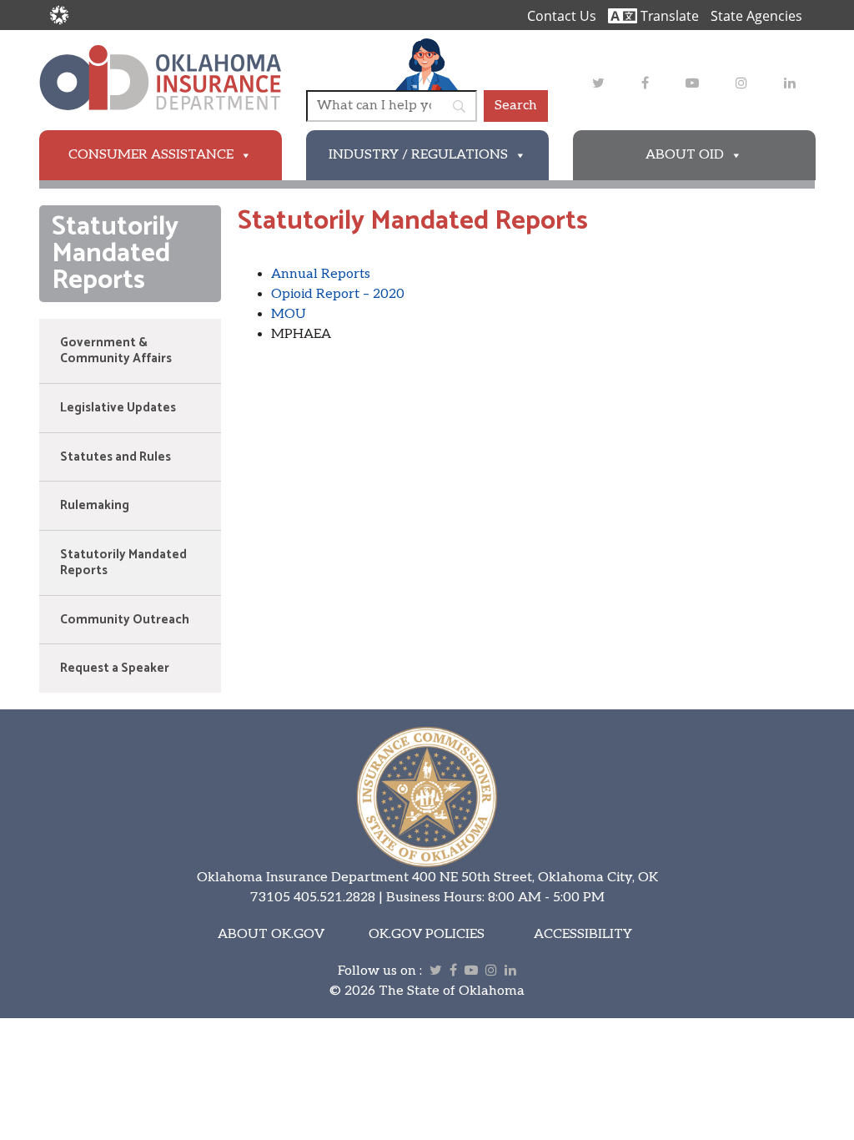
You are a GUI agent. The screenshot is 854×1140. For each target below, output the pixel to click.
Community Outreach (124, 619)
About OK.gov (271, 934)
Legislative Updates (118, 407)
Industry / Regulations (418, 155)
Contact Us (561, 16)
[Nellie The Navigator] (426, 64)
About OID (685, 155)
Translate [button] (668, 16)
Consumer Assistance (151, 155)
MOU (288, 314)
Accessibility (583, 934)
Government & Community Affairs (116, 350)
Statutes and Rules (115, 456)
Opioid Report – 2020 (337, 294)
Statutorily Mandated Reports (123, 562)
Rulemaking (94, 505)
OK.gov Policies (427, 934)
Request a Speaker (114, 668)
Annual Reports (320, 274)
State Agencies (756, 16)
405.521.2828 (334, 897)
